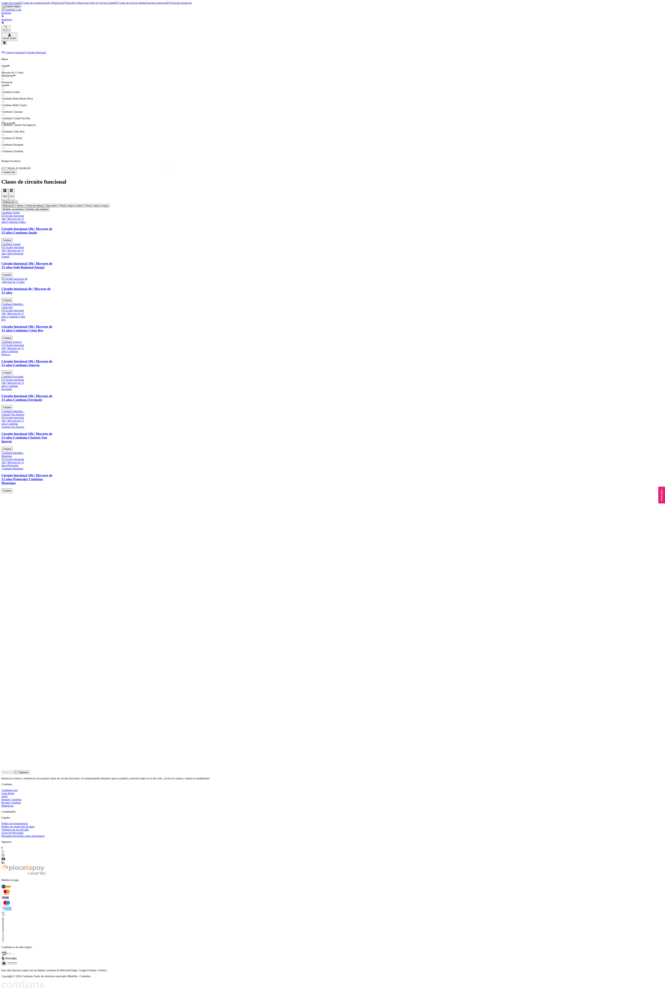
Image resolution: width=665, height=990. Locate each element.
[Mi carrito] (4, 43)
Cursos (9, 52)
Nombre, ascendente (13, 209)
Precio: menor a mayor (97, 205)
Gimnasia (19, 52)
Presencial (6, 82)
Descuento (51, 205)
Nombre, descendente (37, 209)
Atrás (5, 772)
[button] (166, 66)
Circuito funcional (36, 52)
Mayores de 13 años (12, 72)
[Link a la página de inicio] (2, 52)
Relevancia (8, 205)
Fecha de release (35, 205)
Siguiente (23, 772)
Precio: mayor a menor (71, 205)
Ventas (20, 205)
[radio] (4, 194)
